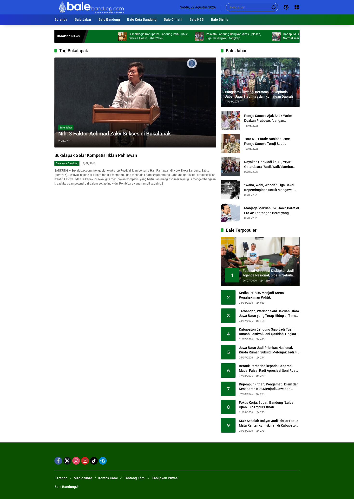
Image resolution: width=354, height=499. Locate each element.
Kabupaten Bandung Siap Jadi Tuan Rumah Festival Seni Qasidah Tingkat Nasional (267, 332)
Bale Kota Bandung (67, 163)
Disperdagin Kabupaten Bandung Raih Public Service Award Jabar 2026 (142, 36)
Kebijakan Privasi (165, 478)
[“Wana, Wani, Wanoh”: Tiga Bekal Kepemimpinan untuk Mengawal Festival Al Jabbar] (230, 189)
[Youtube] (85, 461)
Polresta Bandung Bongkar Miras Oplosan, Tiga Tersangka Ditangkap (217, 36)
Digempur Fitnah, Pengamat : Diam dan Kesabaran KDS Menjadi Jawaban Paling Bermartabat (269, 386)
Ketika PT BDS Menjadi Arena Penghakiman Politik (261, 295)
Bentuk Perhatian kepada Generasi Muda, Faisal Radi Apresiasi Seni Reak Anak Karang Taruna (268, 368)
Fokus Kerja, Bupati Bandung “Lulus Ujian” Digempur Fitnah (266, 405)
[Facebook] (58, 461)
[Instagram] (76, 461)
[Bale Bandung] (90, 7)
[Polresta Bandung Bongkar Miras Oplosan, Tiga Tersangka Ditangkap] (183, 36)
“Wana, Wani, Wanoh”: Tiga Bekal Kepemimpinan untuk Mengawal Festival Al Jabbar (269, 187)
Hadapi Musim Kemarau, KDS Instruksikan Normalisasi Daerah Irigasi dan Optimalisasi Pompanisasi (296, 36)
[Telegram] (103, 461)
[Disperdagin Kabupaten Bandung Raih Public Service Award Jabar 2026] (106, 36)
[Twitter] (67, 461)
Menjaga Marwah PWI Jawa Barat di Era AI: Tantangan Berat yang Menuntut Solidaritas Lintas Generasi (271, 210)
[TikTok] (94, 461)
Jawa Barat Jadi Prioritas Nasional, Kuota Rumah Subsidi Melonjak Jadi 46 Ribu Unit (269, 350)
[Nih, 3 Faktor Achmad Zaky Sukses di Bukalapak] (135, 102)
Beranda (60, 478)
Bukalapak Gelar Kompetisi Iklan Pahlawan (95, 155)
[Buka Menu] (297, 7)
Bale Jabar (65, 127)
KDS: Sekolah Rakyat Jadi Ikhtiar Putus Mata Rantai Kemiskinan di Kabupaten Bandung (268, 423)
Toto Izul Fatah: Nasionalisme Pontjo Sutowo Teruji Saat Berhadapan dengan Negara (267, 141)
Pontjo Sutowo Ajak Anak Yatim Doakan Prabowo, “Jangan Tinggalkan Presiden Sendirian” (268, 118)
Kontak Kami (108, 478)
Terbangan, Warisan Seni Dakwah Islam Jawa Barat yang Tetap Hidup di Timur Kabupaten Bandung (269, 313)
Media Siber (83, 478)
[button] (273, 7)
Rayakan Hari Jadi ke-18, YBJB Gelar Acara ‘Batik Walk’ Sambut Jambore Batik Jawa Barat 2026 (268, 164)
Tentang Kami (134, 478)
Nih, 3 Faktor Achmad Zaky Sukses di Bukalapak (114, 134)
